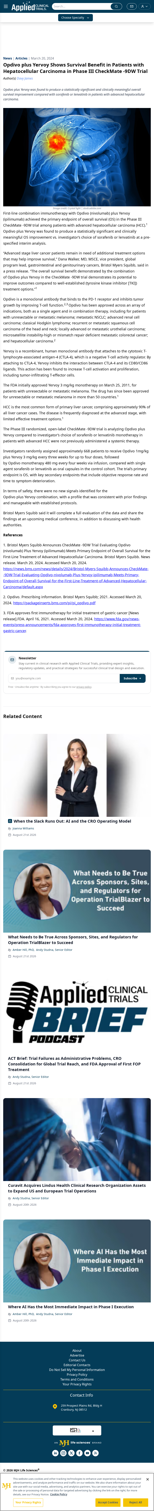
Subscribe (130, 678)
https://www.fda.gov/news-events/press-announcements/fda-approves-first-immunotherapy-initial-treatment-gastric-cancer (72, 624)
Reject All (135, 1502)
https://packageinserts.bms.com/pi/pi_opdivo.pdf (54, 602)
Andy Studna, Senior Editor (54, 950)
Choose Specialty (72, 17)
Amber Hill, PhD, (23, 950)
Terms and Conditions (77, 1379)
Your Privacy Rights (77, 1384)
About (77, 1350)
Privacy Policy (77, 1374)
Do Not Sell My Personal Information (77, 1370)
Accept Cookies (108, 1502)
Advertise (77, 1355)
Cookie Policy (58, 1494)
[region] (77, 1492)
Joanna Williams (23, 828)
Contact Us (77, 1360)
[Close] (147, 1479)
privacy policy (83, 687)
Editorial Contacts (77, 1365)
